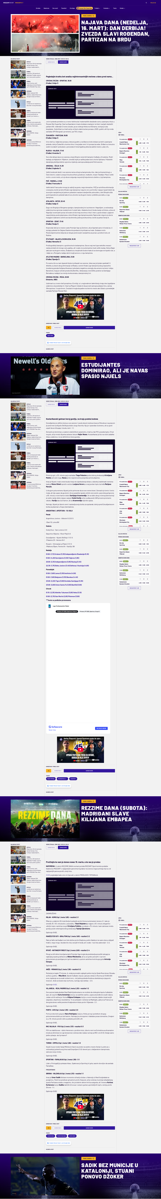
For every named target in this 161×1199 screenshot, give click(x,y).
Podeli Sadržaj (87, 15)
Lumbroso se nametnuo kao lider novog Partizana (34, 104)
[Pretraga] (146, 2)
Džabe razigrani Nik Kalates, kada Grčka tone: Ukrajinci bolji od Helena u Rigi (34, 95)
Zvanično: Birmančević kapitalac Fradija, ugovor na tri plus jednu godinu (34, 75)
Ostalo (29, 61)
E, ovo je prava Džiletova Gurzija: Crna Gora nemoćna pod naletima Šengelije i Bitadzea (34, 143)
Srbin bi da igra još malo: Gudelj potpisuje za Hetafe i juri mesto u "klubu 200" (34, 114)
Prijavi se (153, 2)
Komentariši (63, 62)
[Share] (48, 327)
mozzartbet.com (134, 186)
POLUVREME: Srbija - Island (33, 133)
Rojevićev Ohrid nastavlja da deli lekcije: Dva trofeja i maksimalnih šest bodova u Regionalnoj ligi (34, 65)
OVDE (48, 875)
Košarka (29, 91)
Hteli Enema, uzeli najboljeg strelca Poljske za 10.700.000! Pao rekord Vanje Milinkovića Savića (34, 85)
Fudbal (29, 71)
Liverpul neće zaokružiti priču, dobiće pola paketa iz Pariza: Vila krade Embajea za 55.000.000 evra (34, 124)
